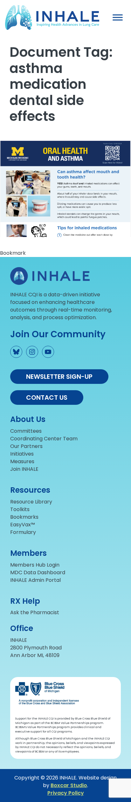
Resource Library (31, 501)
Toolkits (20, 509)
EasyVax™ (22, 524)
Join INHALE (24, 469)
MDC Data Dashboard (37, 572)
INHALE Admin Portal (35, 580)
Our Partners (26, 446)
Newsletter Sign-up (59, 376)
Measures (22, 461)
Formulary (23, 532)
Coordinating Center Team (44, 438)
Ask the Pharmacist (34, 612)
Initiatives (22, 453)
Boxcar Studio (69, 785)
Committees (26, 431)
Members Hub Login (34, 565)
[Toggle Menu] (118, 18)
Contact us (46, 397)
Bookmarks (24, 517)
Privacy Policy (65, 793)
